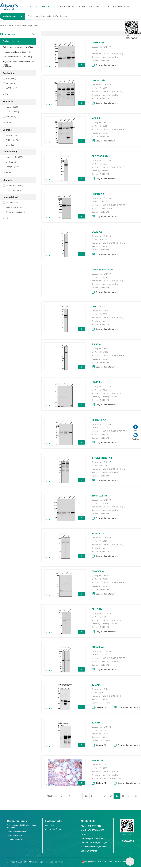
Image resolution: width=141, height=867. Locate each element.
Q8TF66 (103, 314)
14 (92, 796)
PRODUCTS (48, 6)
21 (136, 796)
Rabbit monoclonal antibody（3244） (19, 47)
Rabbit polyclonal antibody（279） (18, 57)
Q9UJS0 (103, 164)
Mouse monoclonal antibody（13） (18, 52)
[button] (46, 66)
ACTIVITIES (85, 6)
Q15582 (103, 768)
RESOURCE (67, 6)
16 (105, 796)
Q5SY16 (103, 126)
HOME (33, 6)
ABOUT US (102, 6)
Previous (72, 796)
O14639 (103, 88)
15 (98, 796)
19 (123, 796)
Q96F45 (103, 655)
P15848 (103, 277)
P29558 (103, 202)
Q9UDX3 (104, 428)
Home (62, 796)
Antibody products (11, 41)
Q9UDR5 (104, 352)
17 (111, 796)
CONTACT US (121, 6)
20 (129, 796)
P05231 (103, 692)
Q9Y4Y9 (103, 390)
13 (86, 796)
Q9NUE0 (104, 503)
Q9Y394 (103, 50)
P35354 (103, 239)
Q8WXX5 (104, 579)
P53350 (103, 465)
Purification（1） (10, 66)
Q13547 (103, 541)
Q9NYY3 (104, 617)
